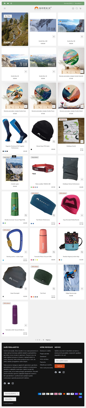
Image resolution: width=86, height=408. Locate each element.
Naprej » (48, 340)
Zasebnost (43, 356)
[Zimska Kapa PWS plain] (43, 131)
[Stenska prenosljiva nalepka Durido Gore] (15, 96)
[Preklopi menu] (5, 8)
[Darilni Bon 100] (43, 26)
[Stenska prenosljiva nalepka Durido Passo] (43, 96)
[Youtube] (8, 3)
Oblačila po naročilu (46, 365)
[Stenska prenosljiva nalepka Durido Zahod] (71, 96)
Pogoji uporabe (44, 354)
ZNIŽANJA (45, 3)
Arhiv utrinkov (44, 359)
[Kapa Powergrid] (15, 278)
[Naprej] (55, 3)
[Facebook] (4, 3)
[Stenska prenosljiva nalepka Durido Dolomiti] (71, 61)
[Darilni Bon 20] (15, 61)
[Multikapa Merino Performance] (71, 168)
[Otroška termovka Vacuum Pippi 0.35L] (15, 204)
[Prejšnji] (30, 3)
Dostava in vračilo (45, 351)
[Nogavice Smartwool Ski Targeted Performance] (15, 131)
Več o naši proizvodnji (46, 368)
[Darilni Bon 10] (43, 61)
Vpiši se (59, 366)
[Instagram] (11, 3)
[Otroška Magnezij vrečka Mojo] (71, 241)
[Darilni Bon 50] (71, 26)
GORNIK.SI (10, 403)
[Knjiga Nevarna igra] (71, 278)
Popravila (43, 362)
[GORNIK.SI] (43, 8)
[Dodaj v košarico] (53, 36)
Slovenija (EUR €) (68, 3)
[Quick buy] (25, 141)
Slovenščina (78, 3)
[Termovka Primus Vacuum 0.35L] (43, 241)
